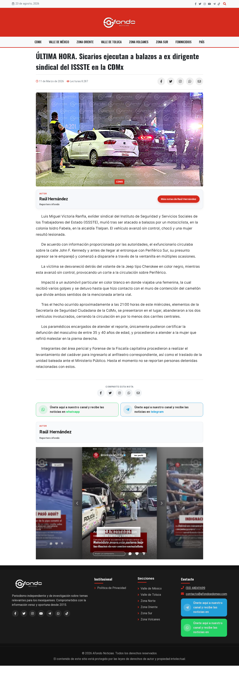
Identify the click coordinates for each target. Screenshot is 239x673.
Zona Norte (148, 601)
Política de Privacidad (111, 588)
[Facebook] (195, 4)
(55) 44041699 (195, 588)
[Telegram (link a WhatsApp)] (49, 613)
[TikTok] (219, 4)
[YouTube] (209, 4)
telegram (157, 412)
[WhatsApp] (190, 81)
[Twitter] (171, 81)
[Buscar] (224, 4)
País (201, 42)
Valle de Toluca (111, 42)
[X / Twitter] (24, 613)
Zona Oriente (85, 42)
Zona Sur (162, 42)
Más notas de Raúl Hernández (178, 199)
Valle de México (59, 42)
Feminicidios (184, 42)
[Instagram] (205, 4)
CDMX (38, 42)
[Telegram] (214, 4)
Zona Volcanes (138, 42)
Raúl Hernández (53, 199)
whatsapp (73, 412)
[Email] (199, 81)
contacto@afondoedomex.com (206, 594)
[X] (200, 4)
